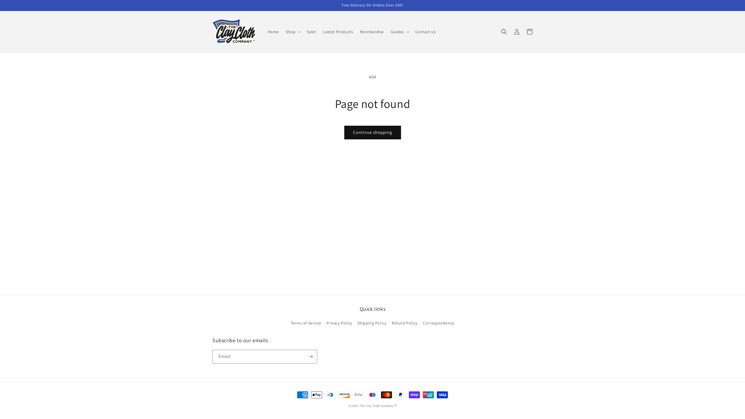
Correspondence (438, 323)
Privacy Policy (339, 323)
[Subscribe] (310, 356)
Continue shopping (372, 132)
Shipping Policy (371, 323)
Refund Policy (405, 323)
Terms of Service (306, 323)
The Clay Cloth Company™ (378, 406)
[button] (292, 32)
